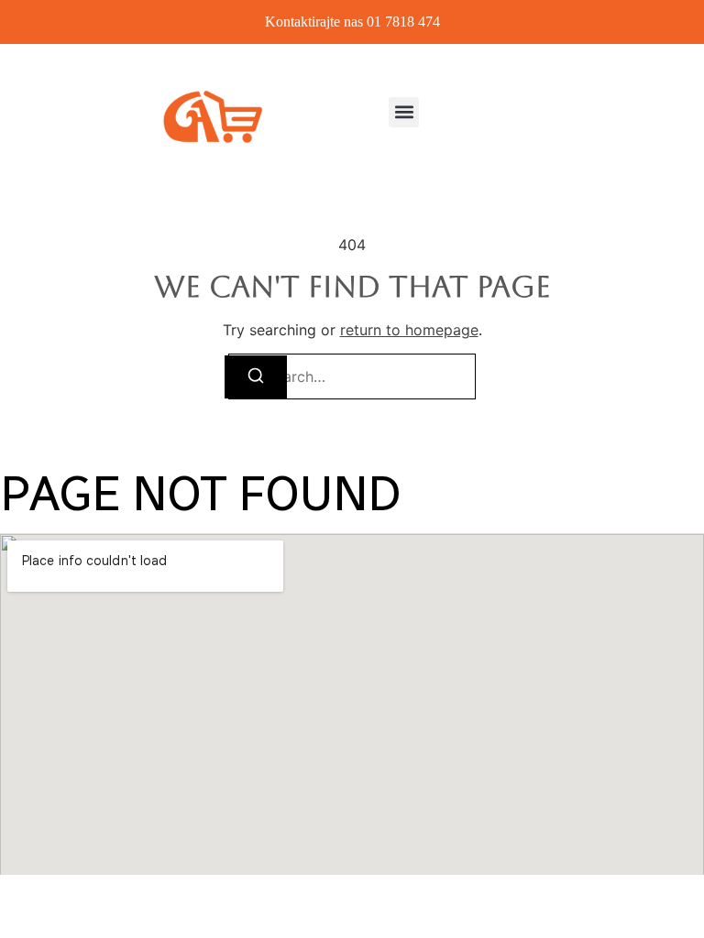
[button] (404, 112)
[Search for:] (352, 376)
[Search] (256, 376)
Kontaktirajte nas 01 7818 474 (352, 21)
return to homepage (409, 330)
